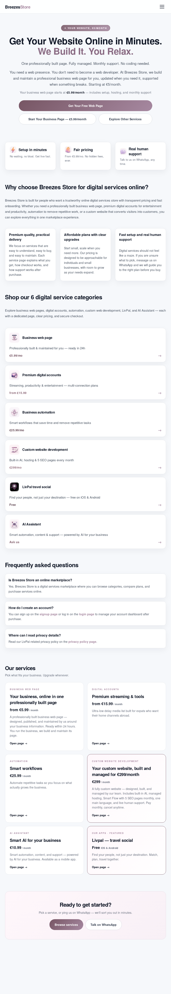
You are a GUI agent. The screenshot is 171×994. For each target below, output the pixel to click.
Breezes (17, 7)
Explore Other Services (125, 119)
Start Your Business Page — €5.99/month (57, 119)
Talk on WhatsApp (104, 925)
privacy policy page (82, 641)
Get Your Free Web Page (85, 106)
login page (86, 614)
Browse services (66, 925)
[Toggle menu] (162, 6)
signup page (49, 614)
